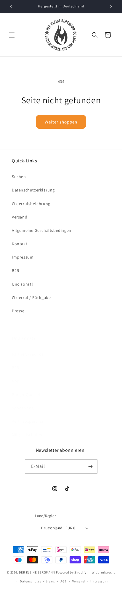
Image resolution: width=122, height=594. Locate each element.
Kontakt (19, 243)
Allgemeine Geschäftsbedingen (41, 230)
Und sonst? (22, 284)
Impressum (22, 257)
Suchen (19, 176)
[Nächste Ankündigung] (111, 6)
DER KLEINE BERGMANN (37, 572)
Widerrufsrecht (103, 572)
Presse (18, 310)
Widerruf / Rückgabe (31, 297)
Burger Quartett (27, 394)
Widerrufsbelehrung (31, 203)
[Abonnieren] (90, 466)
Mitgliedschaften (28, 434)
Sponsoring (23, 408)
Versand (19, 217)
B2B (15, 270)
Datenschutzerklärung (33, 190)
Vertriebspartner (28, 421)
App (16, 381)
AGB (63, 581)
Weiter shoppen (61, 122)
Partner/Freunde (28, 354)
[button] (11, 35)
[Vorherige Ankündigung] (10, 6)
